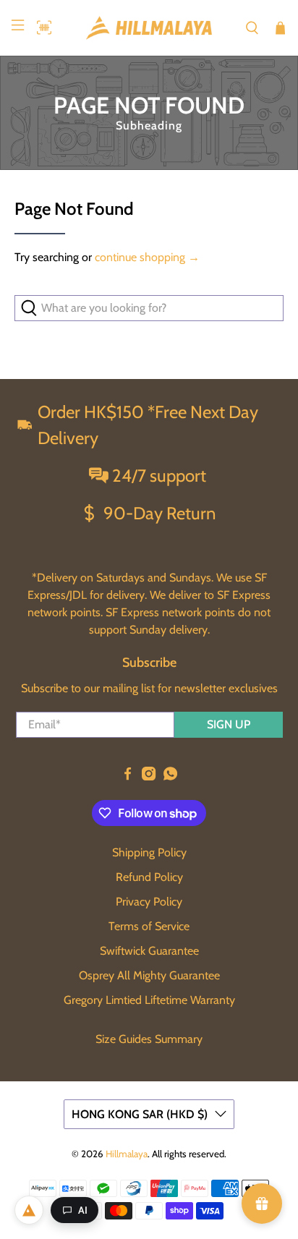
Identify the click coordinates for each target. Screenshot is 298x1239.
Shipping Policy (149, 852)
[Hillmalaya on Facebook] (128, 776)
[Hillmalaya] (149, 28)
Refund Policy (149, 877)
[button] (40, 27)
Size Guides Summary (149, 1039)
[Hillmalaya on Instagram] (149, 776)
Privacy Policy (149, 901)
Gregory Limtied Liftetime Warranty (149, 1000)
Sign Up (228, 724)
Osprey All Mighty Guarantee (149, 975)
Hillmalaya (127, 1153)
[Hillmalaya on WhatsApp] (170, 776)
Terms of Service (149, 926)
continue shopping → (147, 257)
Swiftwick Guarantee (149, 951)
